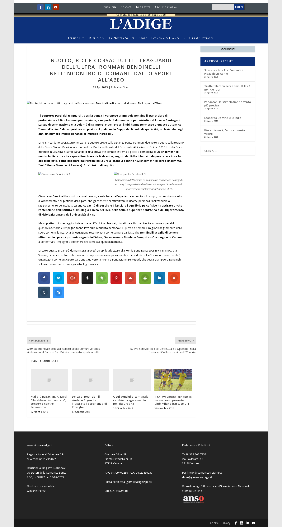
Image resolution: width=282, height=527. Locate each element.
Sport (143, 38)
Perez (41, 491)
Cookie (214, 523)
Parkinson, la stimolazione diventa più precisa (227, 103)
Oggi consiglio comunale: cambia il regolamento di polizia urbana (131, 400)
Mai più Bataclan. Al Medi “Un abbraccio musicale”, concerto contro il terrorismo (49, 402)
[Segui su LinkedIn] (48, 7)
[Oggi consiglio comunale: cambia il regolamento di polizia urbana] (132, 380)
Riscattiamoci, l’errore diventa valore (224, 132)
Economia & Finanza (165, 38)
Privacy (226, 523)
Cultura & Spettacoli (199, 38)
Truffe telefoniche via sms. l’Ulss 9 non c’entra (227, 87)
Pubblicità (109, 7)
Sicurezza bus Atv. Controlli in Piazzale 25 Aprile (224, 71)
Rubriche (95, 38)
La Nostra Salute (121, 38)
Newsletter (143, 7)
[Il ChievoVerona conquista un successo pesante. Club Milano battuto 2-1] (173, 380)
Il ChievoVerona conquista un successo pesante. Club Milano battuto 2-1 (173, 400)
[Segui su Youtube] (56, 7)
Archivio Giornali (167, 7)
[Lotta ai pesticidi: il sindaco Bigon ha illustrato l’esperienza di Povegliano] (90, 380)
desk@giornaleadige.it (197, 477)
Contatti (126, 7)
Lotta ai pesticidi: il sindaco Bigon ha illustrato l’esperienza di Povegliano (89, 402)
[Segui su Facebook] (40, 7)
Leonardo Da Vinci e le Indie (222, 118)
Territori (74, 38)
